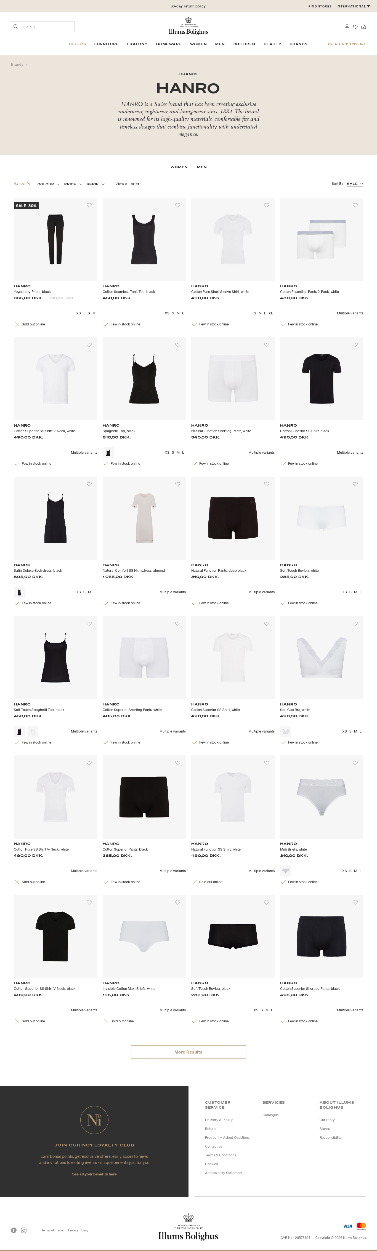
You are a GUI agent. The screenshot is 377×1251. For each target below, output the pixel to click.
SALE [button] (352, 183)
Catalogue (270, 1115)
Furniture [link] (106, 44)
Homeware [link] (169, 44)
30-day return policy (188, 6)
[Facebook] (14, 1230)
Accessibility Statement (223, 1172)
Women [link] (198, 44)
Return (210, 1128)
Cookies (211, 1164)
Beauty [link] (273, 44)
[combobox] (43, 26)
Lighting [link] (137, 44)
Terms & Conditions (220, 1155)
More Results (188, 1052)
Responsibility (331, 1137)
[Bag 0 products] (363, 26)
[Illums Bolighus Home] (188, 25)
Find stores (320, 6)
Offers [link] (77, 44)
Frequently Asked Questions (227, 1137)
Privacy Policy (78, 1230)
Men (202, 167)
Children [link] (244, 44)
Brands (17, 64)
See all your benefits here (94, 1174)
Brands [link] (299, 44)
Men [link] (220, 44)
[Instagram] (23, 1230)
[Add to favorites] (89, 205)
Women (179, 167)
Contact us (213, 1146)
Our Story (327, 1120)
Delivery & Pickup (219, 1120)
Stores (325, 1128)
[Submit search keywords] (16, 27)
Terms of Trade (52, 1230)
